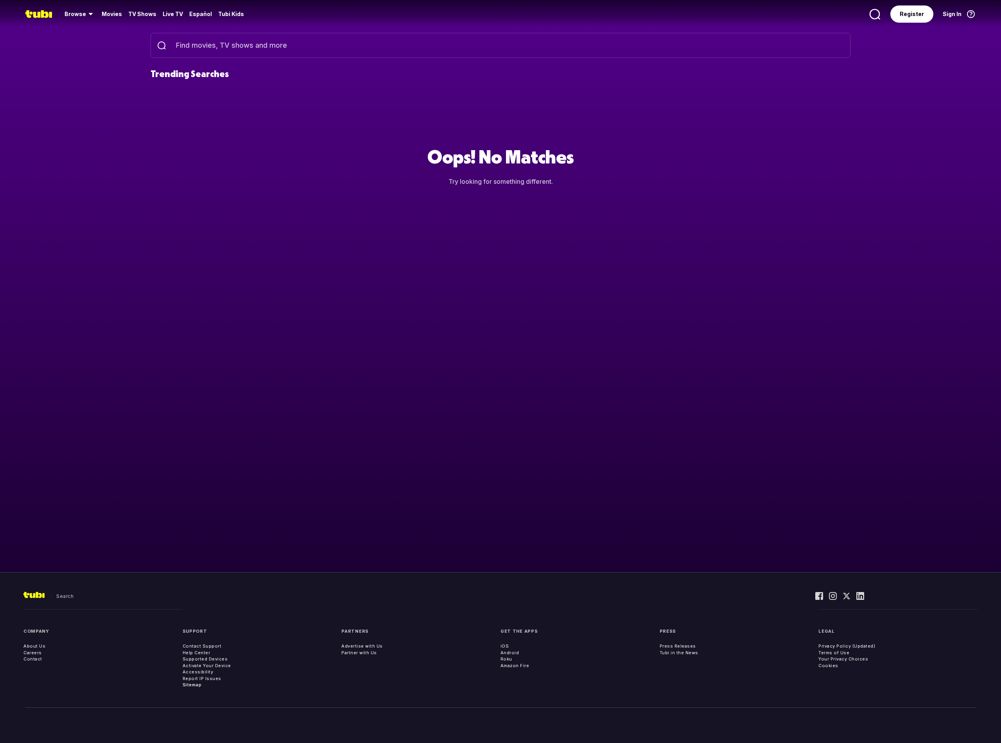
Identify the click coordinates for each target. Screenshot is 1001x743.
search (65, 596)
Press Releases (678, 646)
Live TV (173, 14)
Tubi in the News (679, 652)
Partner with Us (359, 652)
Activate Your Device (207, 665)
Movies (112, 14)
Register (912, 14)
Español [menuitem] (200, 14)
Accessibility (198, 672)
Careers (32, 652)
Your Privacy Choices (843, 659)
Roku (506, 659)
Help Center (196, 652)
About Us (34, 646)
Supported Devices (205, 659)
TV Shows (142, 14)
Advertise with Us (362, 646)
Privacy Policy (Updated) (846, 646)
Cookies (828, 665)
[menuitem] (80, 14)
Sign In (952, 14)
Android (509, 652)
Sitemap (192, 684)
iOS (504, 646)
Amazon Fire (514, 665)
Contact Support (202, 646)
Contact (32, 659)
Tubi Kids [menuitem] (231, 14)
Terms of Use (833, 652)
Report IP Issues (202, 678)
